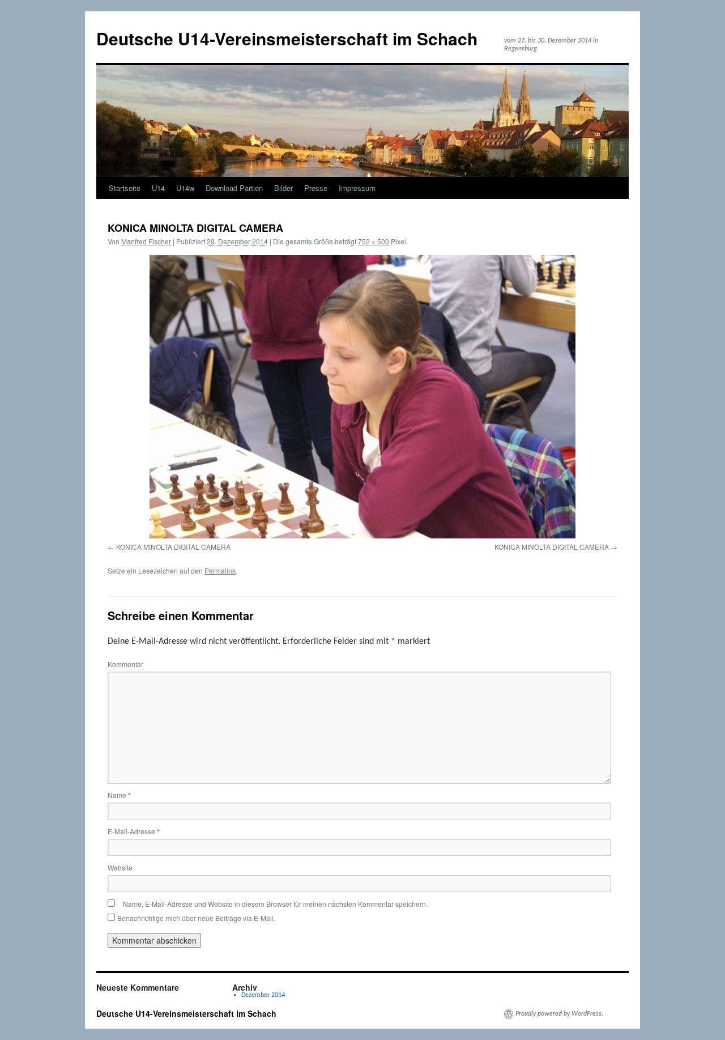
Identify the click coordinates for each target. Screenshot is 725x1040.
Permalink (220, 570)
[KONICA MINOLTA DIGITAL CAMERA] (362, 396)
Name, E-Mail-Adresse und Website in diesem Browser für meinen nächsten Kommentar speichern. (275, 904)
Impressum (357, 187)
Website (120, 867)
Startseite (124, 187)
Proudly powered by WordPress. (559, 1014)
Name (119, 795)
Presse (315, 187)
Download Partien (234, 187)
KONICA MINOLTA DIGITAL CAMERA (173, 546)
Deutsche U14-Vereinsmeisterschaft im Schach (286, 38)
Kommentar (125, 664)
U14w (185, 187)
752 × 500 (373, 241)
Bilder (283, 187)
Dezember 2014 (263, 995)
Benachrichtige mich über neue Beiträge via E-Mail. (196, 918)
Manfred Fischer (146, 241)
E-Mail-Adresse (134, 831)
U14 (158, 187)
